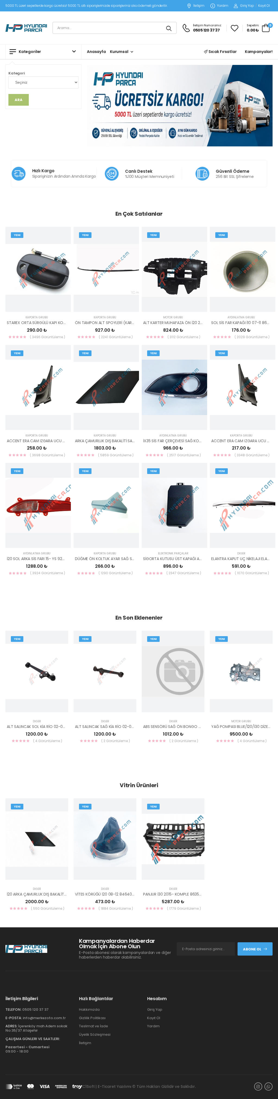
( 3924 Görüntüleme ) (47, 573)
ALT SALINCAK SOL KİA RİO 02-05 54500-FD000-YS (52, 726)
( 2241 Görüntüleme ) (116, 337)
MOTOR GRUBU (173, 317)
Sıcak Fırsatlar (222, 51)
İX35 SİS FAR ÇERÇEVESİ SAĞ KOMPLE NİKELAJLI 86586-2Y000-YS (200, 441)
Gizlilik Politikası (92, 1017)
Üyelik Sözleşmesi (94, 1034)
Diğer (241, 553)
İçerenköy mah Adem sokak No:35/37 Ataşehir (36, 1028)
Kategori (16, 73)
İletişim (198, 6)
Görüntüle (43, 305)
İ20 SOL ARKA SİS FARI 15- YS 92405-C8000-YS (49, 558)
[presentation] (268, 690)
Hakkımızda (89, 1009)
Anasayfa (96, 51)
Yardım (222, 6)
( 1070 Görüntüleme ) (252, 573)
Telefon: (13, 1009)
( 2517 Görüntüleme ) (184, 455)
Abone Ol (252, 949)
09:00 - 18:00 (27, 1049)
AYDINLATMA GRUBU (241, 317)
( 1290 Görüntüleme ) (116, 573)
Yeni (17, 235)
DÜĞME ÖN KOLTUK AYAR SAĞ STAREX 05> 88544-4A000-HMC (132, 558)
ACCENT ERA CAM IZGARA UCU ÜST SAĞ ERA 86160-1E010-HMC (63, 441)
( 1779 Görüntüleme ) (184, 908)
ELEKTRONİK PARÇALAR (173, 553)
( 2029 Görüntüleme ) (252, 337)
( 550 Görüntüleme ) (47, 908)
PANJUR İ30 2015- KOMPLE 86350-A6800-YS (182, 894)
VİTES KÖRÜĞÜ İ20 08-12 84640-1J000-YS (113, 894)
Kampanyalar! (259, 51)
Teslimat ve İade (93, 1026)
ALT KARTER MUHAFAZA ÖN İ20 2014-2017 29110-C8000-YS (195, 322)
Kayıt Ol (264, 5)
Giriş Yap (247, 5)
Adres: (11, 1026)
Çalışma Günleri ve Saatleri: (32, 1038)
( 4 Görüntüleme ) (47, 741)
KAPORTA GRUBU (37, 317)
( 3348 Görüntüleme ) (252, 455)
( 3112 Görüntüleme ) (184, 337)
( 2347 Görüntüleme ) (183, 573)
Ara (19, 99)
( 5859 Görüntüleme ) (116, 455)
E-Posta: (13, 1017)
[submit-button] (169, 28)
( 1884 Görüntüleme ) (116, 908)
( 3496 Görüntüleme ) (47, 337)
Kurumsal (119, 51)
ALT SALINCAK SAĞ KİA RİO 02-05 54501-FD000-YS (120, 726)
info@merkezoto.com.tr (44, 1017)
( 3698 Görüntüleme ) (47, 455)
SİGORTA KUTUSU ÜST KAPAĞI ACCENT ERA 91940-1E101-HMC (197, 558)
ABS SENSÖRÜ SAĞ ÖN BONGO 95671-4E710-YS (185, 726)
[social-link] (258, 1086)
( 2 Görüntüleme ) (115, 741)
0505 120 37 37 (35, 1009)
